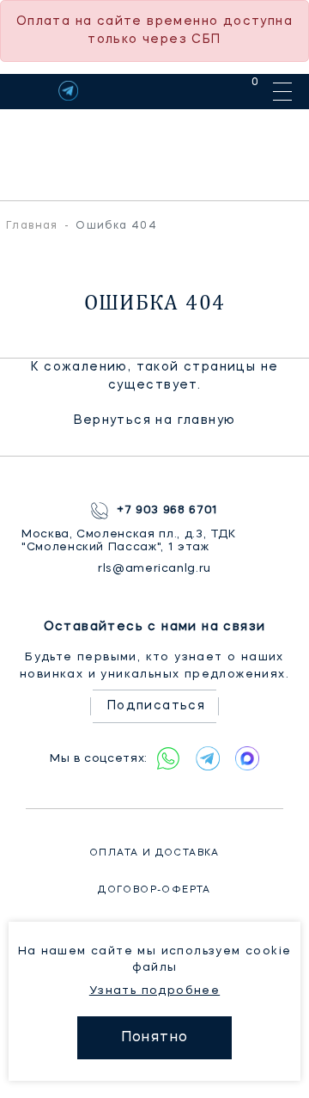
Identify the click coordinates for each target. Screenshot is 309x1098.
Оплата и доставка (154, 853)
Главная (32, 226)
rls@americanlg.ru (154, 568)
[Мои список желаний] (195, 91)
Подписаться (156, 706)
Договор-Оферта (154, 890)
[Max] (247, 758)
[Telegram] (68, 91)
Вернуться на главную (155, 420)
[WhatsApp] (168, 758)
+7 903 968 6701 (167, 510)
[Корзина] (239, 91)
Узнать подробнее (154, 991)
